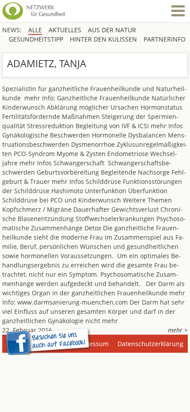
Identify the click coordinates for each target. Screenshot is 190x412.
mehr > (178, 330)
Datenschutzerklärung (150, 344)
